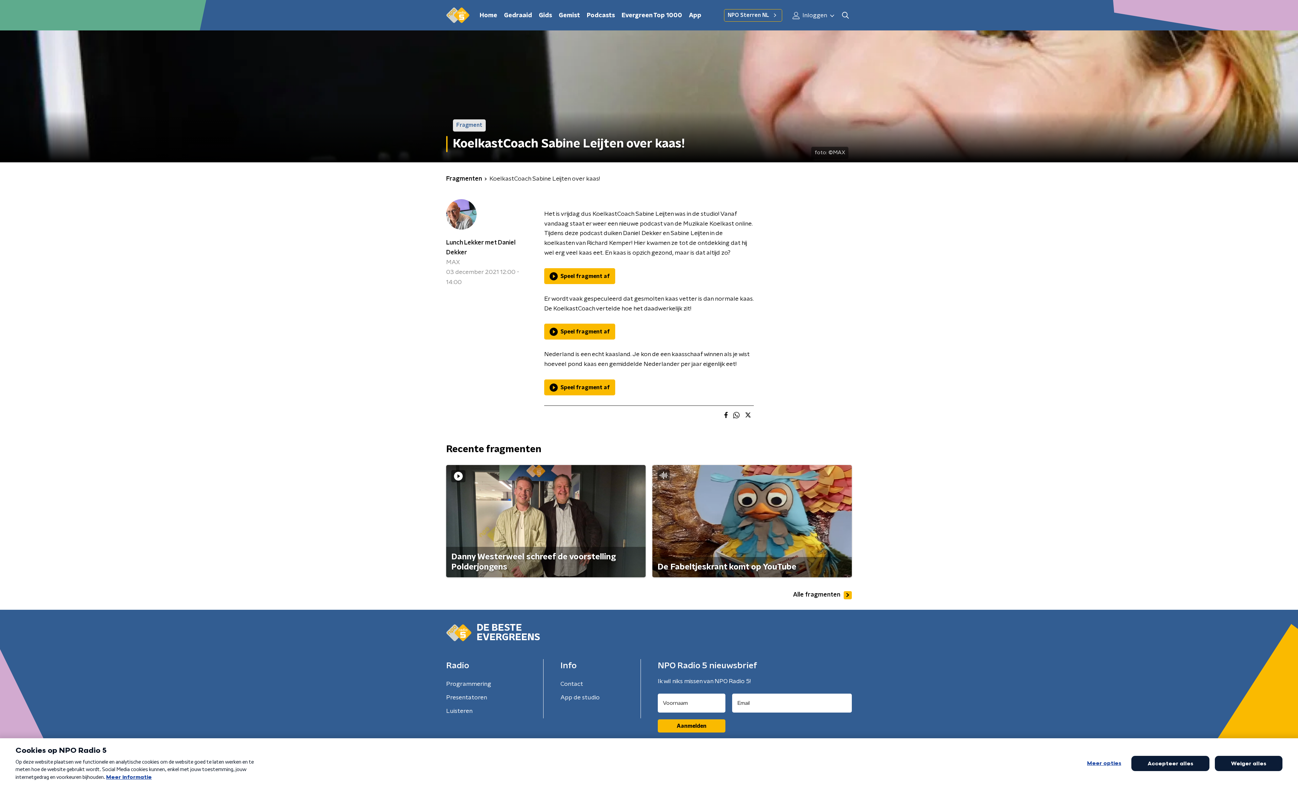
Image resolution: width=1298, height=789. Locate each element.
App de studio (580, 698)
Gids (545, 16)
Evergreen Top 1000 (652, 16)
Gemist (569, 16)
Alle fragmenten (816, 595)
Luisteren (459, 711)
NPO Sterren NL (748, 15)
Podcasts (601, 16)
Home (488, 16)
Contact (571, 684)
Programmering (468, 684)
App (695, 16)
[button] (845, 15)
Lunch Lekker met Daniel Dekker (480, 248)
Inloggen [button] (814, 16)
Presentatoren (466, 698)
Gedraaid (518, 16)
